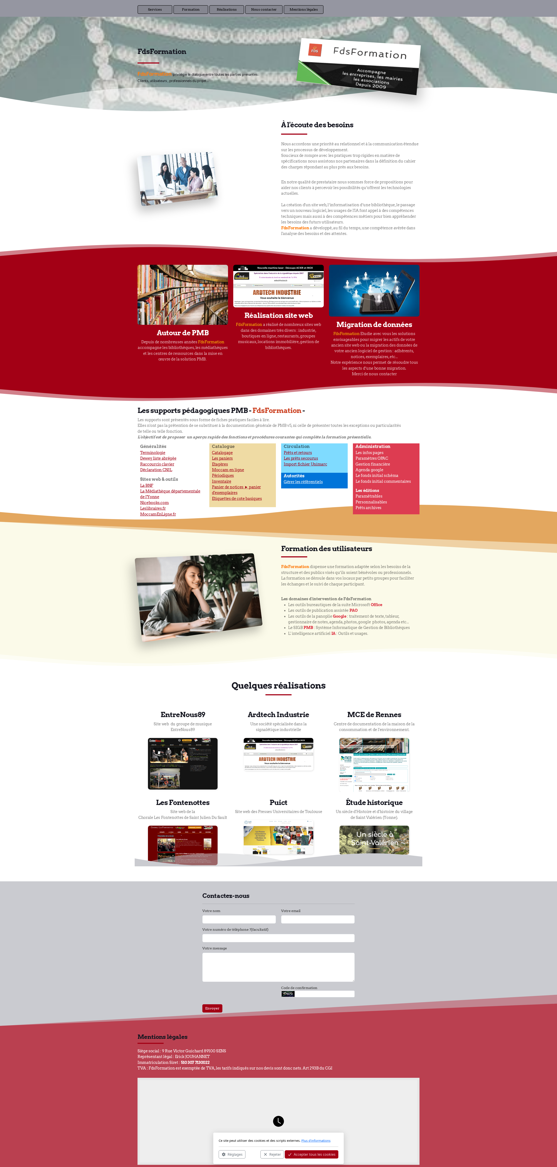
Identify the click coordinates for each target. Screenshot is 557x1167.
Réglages (235, 1154)
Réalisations (227, 9)
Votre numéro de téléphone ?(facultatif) (235, 929)
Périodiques (223, 475)
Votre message (214, 948)
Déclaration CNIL (156, 470)
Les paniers (222, 458)
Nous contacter (264, 9)
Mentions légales (304, 9)
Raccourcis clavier (157, 464)
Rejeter (275, 1154)
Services (155, 9)
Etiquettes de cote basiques (237, 498)
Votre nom (211, 911)
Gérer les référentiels (303, 482)
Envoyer (212, 1008)
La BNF (146, 485)
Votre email (290, 911)
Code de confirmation (299, 988)
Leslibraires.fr (153, 508)
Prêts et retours (298, 452)
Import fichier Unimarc (305, 464)
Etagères (220, 464)
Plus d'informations (316, 1140)
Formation (191, 9)
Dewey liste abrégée (158, 458)
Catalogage (222, 452)
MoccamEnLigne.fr (158, 514)
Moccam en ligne (228, 470)
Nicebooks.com (154, 502)
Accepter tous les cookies (315, 1154)
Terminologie (152, 452)
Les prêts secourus (301, 458)
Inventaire (221, 481)
